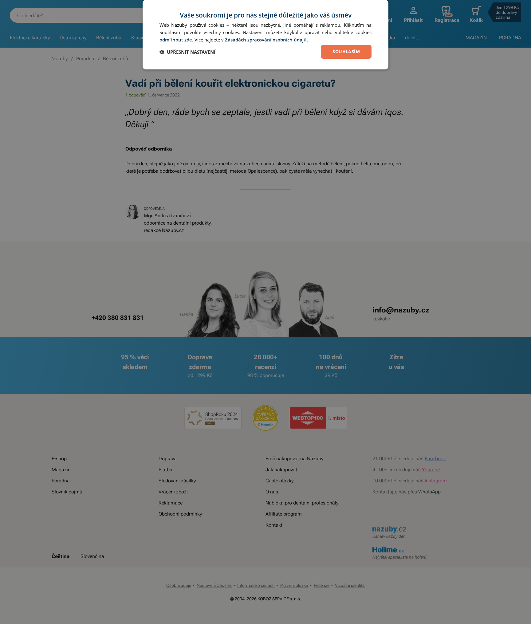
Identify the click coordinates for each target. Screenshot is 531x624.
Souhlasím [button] (346, 51)
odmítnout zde (175, 40)
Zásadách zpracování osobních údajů (266, 40)
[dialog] (265, 34)
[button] (187, 52)
